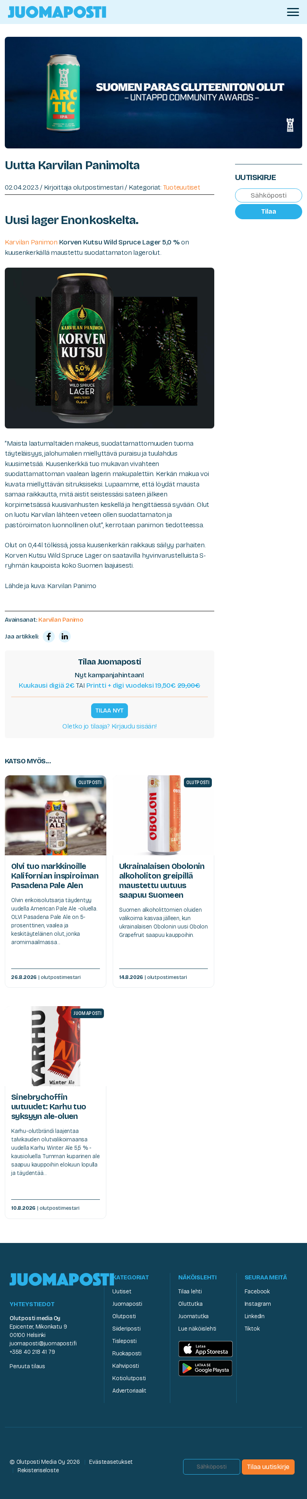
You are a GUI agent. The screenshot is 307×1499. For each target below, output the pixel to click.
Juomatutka (193, 1316)
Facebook (257, 1291)
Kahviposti (125, 1366)
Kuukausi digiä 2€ (47, 685)
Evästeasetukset (111, 1462)
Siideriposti (126, 1328)
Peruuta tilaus (27, 1366)
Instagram (258, 1304)
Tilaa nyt (110, 710)
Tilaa (268, 211)
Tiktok (252, 1328)
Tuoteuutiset (181, 187)
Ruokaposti (127, 1353)
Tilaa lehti (190, 1291)
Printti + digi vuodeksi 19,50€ (143, 685)
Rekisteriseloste (38, 1470)
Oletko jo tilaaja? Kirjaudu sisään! (109, 726)
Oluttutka (190, 1304)
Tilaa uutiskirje (268, 1467)
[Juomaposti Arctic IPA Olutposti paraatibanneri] (153, 92)
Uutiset (122, 1291)
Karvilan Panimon (31, 242)
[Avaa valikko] (293, 12)
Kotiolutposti (129, 1378)
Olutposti (124, 1316)
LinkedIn (255, 1316)
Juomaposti (127, 1304)
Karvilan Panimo (60, 619)
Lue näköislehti (197, 1328)
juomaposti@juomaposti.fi (43, 1343)
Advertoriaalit (129, 1390)
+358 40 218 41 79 (32, 1352)
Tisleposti (124, 1341)
